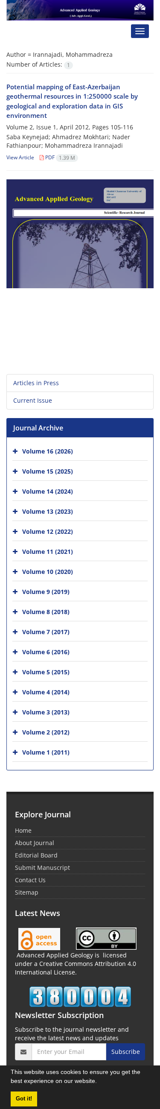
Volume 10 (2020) (47, 572)
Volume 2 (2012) (46, 732)
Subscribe (125, 1052)
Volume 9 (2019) (46, 592)
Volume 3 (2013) (46, 712)
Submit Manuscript (42, 867)
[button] (100, 1082)
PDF (59, 157)
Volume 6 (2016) (46, 652)
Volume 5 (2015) (46, 672)
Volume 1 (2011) (46, 752)
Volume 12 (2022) (47, 531)
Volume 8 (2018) (46, 612)
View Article (20, 157)
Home (23, 830)
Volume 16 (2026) (47, 451)
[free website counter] (80, 996)
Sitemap (26, 892)
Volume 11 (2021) (47, 551)
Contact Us (30, 880)
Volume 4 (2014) (46, 692)
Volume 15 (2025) (47, 471)
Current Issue (32, 400)
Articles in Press (36, 383)
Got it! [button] (24, 1099)
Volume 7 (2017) (46, 632)
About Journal (34, 843)
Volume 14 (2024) (47, 491)
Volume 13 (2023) (47, 511)
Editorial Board (36, 855)
